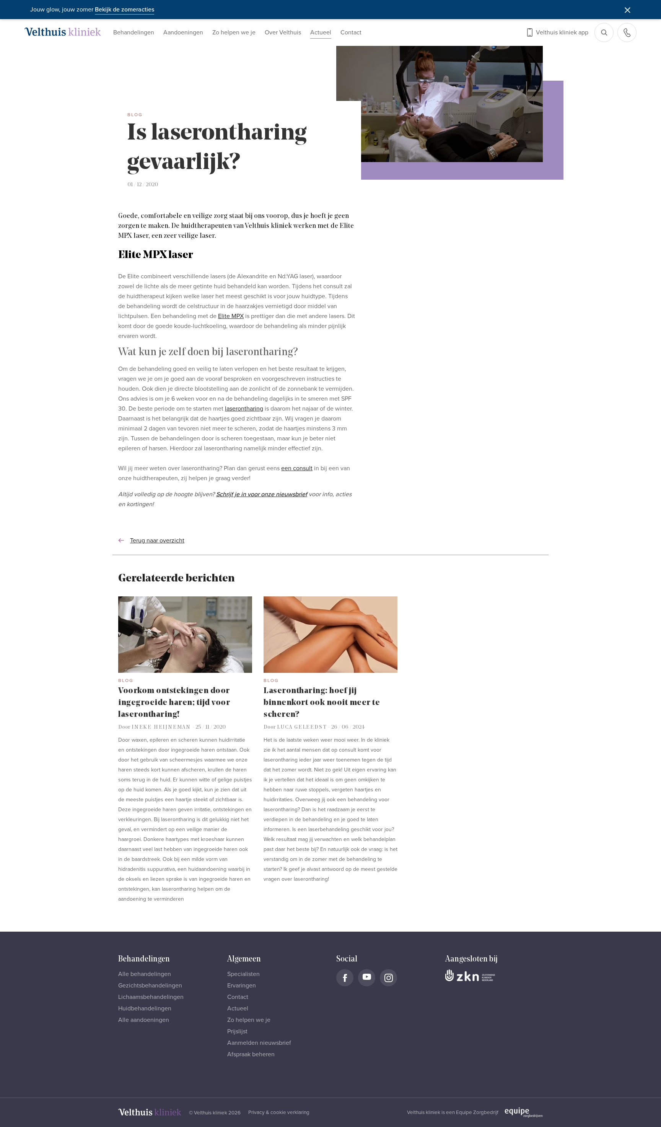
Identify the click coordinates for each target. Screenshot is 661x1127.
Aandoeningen (183, 32)
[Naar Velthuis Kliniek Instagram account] (388, 977)
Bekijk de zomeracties (124, 9)
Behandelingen (133, 32)
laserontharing (244, 408)
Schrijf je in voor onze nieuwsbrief (261, 494)
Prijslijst (237, 1031)
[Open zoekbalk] (604, 32)
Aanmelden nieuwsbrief (259, 1043)
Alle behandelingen (144, 974)
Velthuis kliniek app (562, 32)
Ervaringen (241, 985)
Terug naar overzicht (157, 540)
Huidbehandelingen (144, 1008)
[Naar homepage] (62, 32)
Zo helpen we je (234, 32)
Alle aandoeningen (143, 1020)
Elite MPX (231, 316)
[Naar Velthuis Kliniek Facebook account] (344, 977)
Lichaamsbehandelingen (151, 997)
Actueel (320, 32)
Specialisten (243, 974)
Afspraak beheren (251, 1054)
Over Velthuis (283, 32)
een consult (297, 468)
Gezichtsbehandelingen (150, 985)
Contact (350, 32)
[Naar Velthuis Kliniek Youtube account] (366, 977)
